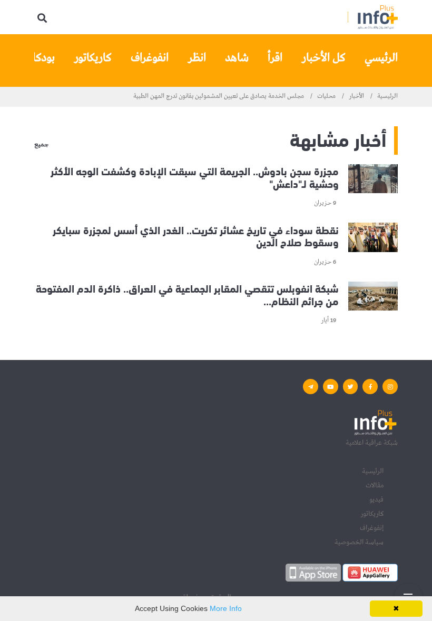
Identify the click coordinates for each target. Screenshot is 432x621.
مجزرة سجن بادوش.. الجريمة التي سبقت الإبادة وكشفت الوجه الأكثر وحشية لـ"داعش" (195, 177)
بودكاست (35, 57)
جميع (41, 145)
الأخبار (356, 96)
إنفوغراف (372, 528)
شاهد (237, 57)
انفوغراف (150, 57)
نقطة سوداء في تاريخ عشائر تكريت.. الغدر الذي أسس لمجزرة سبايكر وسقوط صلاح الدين (196, 235)
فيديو (376, 499)
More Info (226, 608)
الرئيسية (387, 96)
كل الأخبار (323, 57)
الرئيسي (381, 57)
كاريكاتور (93, 57)
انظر (197, 57)
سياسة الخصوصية (359, 542)
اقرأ (275, 57)
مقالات (375, 485)
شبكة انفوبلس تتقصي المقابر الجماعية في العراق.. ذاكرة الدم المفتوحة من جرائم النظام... (187, 294)
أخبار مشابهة (338, 138)
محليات (326, 96)
